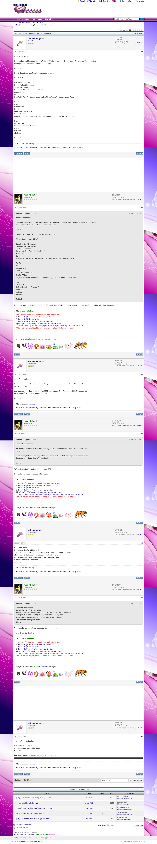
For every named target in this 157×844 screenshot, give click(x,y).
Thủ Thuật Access (19, 22)
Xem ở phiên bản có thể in (23, 824)
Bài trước (18, 780)
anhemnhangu (35, 39)
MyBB (23, 841)
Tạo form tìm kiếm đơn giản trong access (36, 798)
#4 (142, 433)
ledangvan (128, 809)
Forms (39, 22)
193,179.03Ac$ (137, 199)
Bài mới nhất (121, 798)
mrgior (127, 804)
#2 (142, 207)
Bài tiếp (27, 780)
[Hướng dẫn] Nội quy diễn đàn (28, 319)
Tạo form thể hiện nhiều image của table (34, 819)
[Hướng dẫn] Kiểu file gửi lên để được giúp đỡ (34, 317)
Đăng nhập (37, 19)
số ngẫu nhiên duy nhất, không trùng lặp (30, 813)
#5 (142, 543)
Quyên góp (139, 1)
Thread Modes (138, 33)
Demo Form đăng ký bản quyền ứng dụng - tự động (34, 808)
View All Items (45, 339)
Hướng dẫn (126, 1)
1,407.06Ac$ (138, 43)
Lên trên (36, 838)
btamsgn (89, 813)
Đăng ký (47, 19)
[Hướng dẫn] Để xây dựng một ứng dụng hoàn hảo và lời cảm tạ (40, 323)
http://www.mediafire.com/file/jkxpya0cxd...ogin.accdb (35, 755)
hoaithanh (89, 808)
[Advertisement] (78, 175)
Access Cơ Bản (31, 22)
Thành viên (105, 1)
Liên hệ (15, 838)
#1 (142, 51)
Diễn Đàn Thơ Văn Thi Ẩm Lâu (24, 834)
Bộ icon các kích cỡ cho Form (27, 803)
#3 (142, 374)
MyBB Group (37, 841)
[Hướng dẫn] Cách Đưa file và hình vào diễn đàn (35, 321)
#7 (142, 736)
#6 (142, 597)
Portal (82, 1)
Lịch (116, 1)
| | (34, 834)
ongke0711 (128, 798)
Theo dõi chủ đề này (22, 827)
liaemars (89, 798)
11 (102, 813)
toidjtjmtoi (89, 819)
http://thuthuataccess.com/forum (58, 147)
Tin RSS (52, 838)
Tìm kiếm (92, 1)
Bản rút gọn (44, 838)
